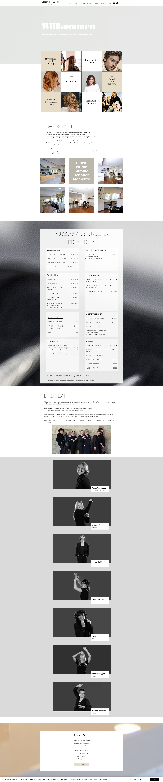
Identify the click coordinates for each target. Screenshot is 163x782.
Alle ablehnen (144, 779)
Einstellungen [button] (133, 779)
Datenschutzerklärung (101, 779)
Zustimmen (154, 779)
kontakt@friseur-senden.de (81, 743)
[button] (112, 102)
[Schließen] (161, 779)
